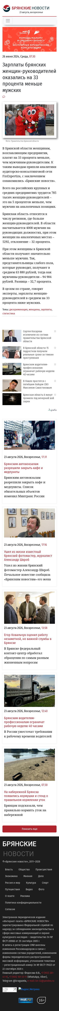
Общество (24, 869)
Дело (41, 876)
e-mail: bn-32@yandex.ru (40, 980)
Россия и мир (12, 882)
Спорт (45, 882)
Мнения (27, 876)
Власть (9, 869)
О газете (9, 896)
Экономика (11, 876)
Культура (31, 882)
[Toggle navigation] (7, 20)
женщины (34, 309)
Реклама (25, 896)
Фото (41, 889)
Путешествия (12, 889)
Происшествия (44, 869)
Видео (29, 889)
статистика (8, 313)
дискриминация (18, 309)
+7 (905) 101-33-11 (18, 976)
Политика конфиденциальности (23, 902)
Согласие (10, 909)
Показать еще (29, 828)
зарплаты (46, 309)
